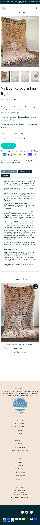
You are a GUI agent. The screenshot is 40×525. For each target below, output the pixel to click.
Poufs (20, 444)
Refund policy (20, 479)
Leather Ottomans (20, 437)
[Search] (24, 12)
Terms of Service (20, 472)
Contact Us (20, 465)
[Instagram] (31, 512)
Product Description (9, 171)
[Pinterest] (26, 512)
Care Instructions (20, 469)
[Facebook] (22, 512)
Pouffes (20, 433)
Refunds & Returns (20, 423)
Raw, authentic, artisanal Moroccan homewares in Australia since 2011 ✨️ (20, 2)
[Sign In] (16, 12)
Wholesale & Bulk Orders (20, 427)
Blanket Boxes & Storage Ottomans (20, 450)
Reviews (5, 175)
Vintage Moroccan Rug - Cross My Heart (20, 344)
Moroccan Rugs (20, 447)
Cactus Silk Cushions (20, 440)
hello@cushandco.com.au (20, 497)
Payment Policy (20, 476)
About (20, 462)
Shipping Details (25, 171)
